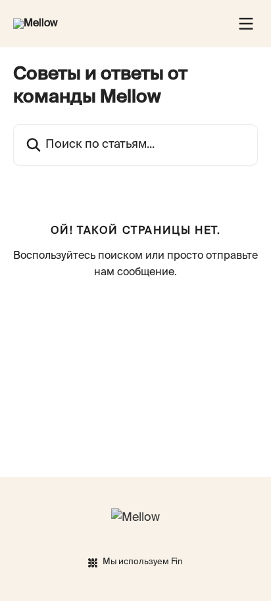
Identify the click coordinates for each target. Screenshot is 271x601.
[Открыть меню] (246, 24)
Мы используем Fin (143, 562)
